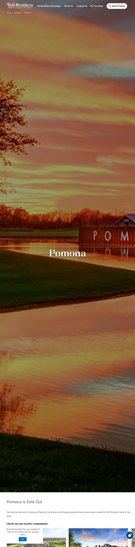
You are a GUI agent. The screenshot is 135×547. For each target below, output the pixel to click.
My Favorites (96, 6)
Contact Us (81, 6)
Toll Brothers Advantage (49, 6)
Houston (17, 13)
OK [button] (22, 539)
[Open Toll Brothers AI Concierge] (130, 535)
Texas (9, 13)
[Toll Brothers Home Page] (20, 7)
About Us (68, 6)
